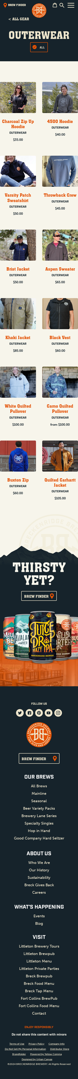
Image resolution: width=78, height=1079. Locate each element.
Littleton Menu (39, 961)
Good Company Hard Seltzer (39, 838)
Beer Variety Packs (39, 808)
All (42, 47)
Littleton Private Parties (39, 968)
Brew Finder (36, 596)
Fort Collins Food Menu (39, 1006)
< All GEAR (18, 19)
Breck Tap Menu (39, 991)
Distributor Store (59, 1049)
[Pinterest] (39, 713)
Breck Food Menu (39, 983)
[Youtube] (48, 713)
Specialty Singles (39, 823)
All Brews (39, 786)
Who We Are (39, 862)
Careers (39, 892)
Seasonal (39, 801)
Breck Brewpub (39, 976)
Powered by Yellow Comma (46, 1054)
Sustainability (39, 877)
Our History (39, 870)
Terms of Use (16, 1043)
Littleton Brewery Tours (39, 946)
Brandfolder (19, 1054)
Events (39, 916)
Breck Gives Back (39, 885)
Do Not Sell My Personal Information (25, 1049)
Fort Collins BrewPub (39, 998)
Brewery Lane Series (39, 816)
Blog (39, 923)
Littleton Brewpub (39, 953)
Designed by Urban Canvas (37, 1059)
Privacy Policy (36, 1043)
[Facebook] (29, 713)
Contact (39, 1013)
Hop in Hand (39, 831)
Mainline (39, 793)
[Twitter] (20, 713)
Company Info (56, 1043)
